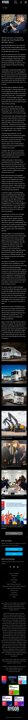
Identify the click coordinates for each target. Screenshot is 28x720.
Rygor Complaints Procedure (14, 588)
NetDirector (8, 717)
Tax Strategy (14, 592)
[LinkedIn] (18, 567)
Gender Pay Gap (14, 590)
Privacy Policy (14, 580)
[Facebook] (10, 567)
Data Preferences (14, 594)
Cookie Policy (14, 575)
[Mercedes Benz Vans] (5, 2)
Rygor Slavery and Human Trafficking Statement (14, 586)
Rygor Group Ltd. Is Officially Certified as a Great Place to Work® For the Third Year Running (12, 526)
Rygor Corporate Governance (14, 584)
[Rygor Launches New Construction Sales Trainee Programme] (14, 423)
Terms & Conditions (14, 573)
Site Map (14, 582)
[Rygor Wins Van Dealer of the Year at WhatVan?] (14, 452)
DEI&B (14, 597)
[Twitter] (14, 567)
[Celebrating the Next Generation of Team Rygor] (14, 482)
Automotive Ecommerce (17, 717)
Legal (14, 577)
